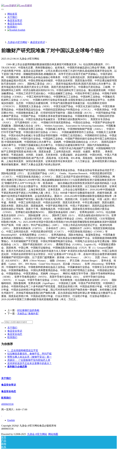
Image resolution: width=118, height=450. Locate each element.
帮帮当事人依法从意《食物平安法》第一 (29, 357)
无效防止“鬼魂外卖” (28, 313)
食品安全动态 (14, 334)
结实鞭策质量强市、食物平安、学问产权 (29, 353)
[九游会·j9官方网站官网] (59, 5)
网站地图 (53, 434)
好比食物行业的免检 (28, 310)
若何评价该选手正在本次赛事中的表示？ (29, 363)
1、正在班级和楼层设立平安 (22, 350)
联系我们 (12, 337)
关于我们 (12, 327)
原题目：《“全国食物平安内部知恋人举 (28, 360)
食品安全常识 (37, 42)
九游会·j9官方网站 (17, 42)
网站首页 (12, 14)
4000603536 (7, 404)
